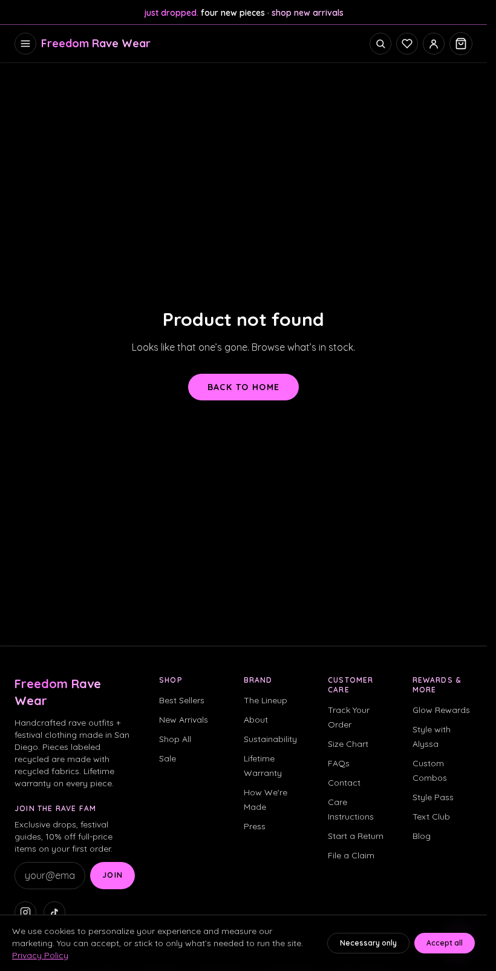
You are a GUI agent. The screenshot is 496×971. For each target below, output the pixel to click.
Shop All (175, 739)
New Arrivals (183, 719)
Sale (167, 758)
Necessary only (368, 942)
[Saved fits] (407, 44)
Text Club (431, 816)
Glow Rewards (441, 709)
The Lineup (265, 700)
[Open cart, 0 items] (460, 43)
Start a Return (355, 835)
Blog (422, 835)
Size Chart (348, 743)
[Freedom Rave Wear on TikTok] (54, 912)
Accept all (444, 942)
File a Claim (351, 855)
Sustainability (270, 739)
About (256, 719)
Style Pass (433, 797)
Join (112, 875)
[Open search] (380, 44)
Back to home (243, 387)
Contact (344, 782)
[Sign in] (434, 44)
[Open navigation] (25, 44)
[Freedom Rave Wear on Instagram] (25, 912)
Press (255, 826)
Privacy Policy (40, 955)
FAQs (339, 763)
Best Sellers (181, 700)
